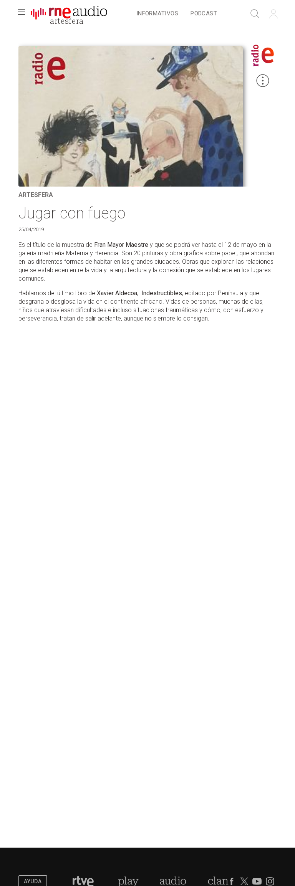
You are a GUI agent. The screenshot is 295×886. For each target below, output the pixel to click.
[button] (21, 13)
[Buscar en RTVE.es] (255, 13)
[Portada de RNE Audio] (69, 13)
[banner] (69, 13)
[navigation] (177, 13)
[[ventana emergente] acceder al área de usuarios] (273, 13)
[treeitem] (157, 14)
